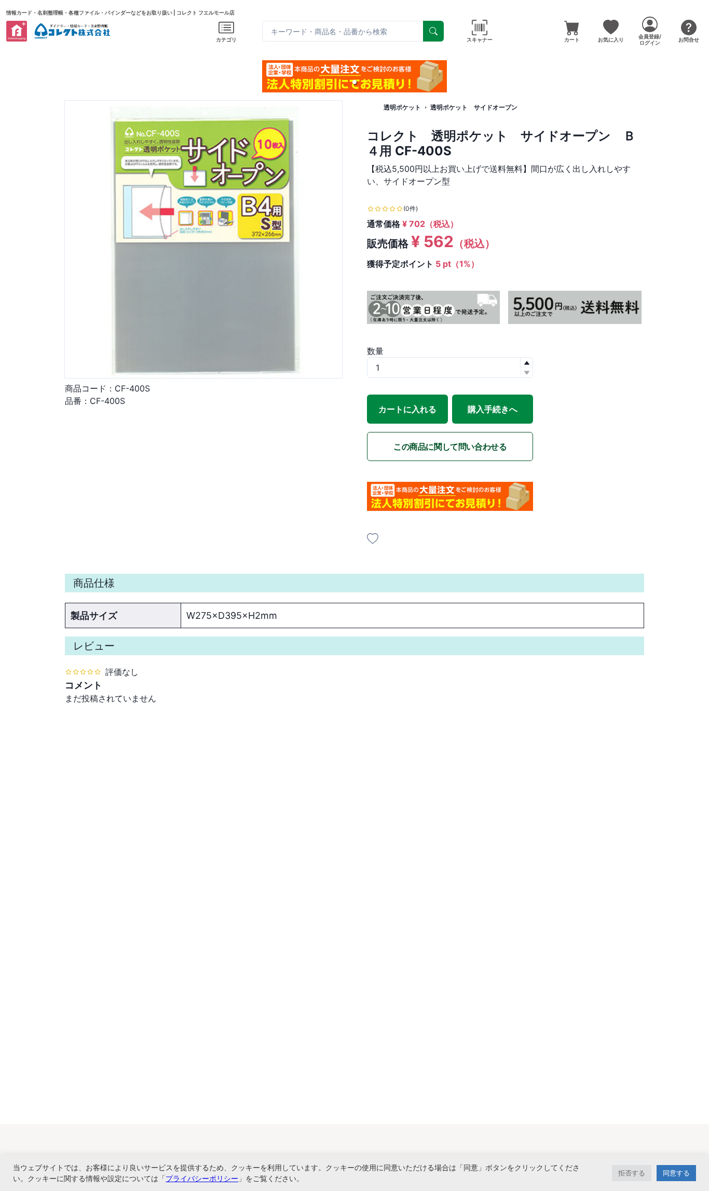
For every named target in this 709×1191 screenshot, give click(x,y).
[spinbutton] (450, 367)
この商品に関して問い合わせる (450, 446)
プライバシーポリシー (202, 1178)
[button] (354, 82)
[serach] (433, 31)
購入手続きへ (492, 409)
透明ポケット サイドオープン (473, 107)
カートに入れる (407, 409)
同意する (676, 1173)
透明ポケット (402, 107)
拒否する (631, 1173)
